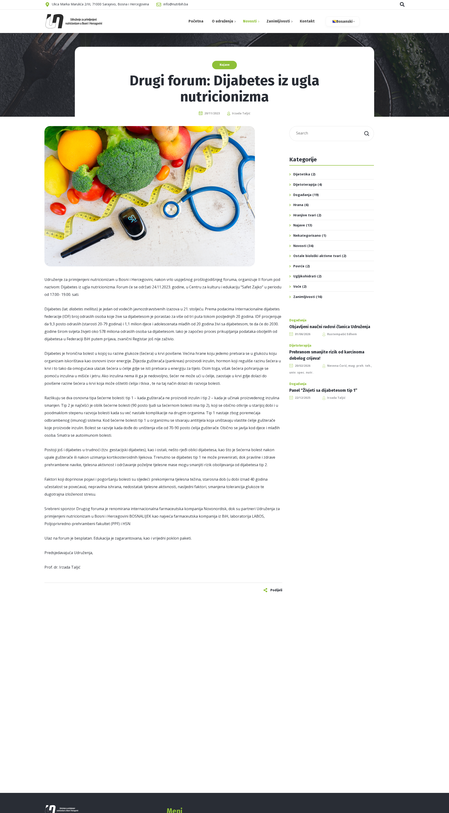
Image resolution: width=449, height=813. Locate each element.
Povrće (298, 266)
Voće (297, 286)
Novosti (299, 245)
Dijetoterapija (305, 184)
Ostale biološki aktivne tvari (317, 256)
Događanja (302, 194)
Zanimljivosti (304, 296)
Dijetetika (301, 174)
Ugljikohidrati (304, 276)
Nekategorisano (307, 235)
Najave (224, 64)
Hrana (298, 205)
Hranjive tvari (304, 215)
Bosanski (344, 21)
